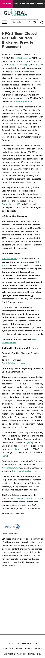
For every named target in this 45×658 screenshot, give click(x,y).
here (30, 442)
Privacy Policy (34, 654)
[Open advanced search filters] (35, 22)
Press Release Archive (26, 643)
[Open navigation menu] (4, 22)
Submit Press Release (12, 648)
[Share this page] (41, 22)
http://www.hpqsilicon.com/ (25, 471)
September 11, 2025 (11, 204)
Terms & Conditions (33, 648)
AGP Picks (6, 4)
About (11, 643)
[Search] (29, 22)
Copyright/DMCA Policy (15, 654)
